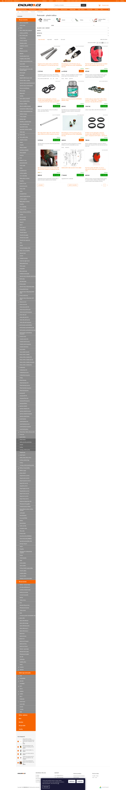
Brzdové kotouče (23, 163)
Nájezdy (21, 53)
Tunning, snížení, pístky (25, 450)
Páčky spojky (22, 266)
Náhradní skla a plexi (24, 651)
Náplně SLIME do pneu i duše (26, 78)
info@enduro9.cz (59, 775)
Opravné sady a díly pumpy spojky (27, 286)
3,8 (53, 78)
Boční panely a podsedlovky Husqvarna (26, 333)
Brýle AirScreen (23, 636)
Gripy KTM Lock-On (24, 483)
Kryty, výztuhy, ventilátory (25, 212)
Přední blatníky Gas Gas (25, 385)
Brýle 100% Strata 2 (24, 631)
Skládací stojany (23, 114)
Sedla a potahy (23, 526)
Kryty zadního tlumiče (24, 352)
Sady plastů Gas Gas (24, 398)
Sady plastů (22, 393)
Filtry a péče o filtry (24, 137)
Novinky (21, 722)
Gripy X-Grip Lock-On (24, 499)
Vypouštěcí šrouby (24, 127)
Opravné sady (23, 253)
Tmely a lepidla (23, 116)
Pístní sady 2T (23, 227)
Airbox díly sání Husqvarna (25, 322)
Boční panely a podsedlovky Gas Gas (27, 330)
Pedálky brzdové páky (24, 273)
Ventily (21, 245)
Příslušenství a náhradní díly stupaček (26, 552)
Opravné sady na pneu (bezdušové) (27, 83)
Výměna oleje (23, 119)
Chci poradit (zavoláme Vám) (43, 78)
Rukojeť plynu (23, 523)
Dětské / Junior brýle (24, 649)
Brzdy (21, 28)
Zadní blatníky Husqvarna (25, 426)
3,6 (50, 78)
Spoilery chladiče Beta (24, 416)
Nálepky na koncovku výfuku (26, 578)
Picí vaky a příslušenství (25, 587)
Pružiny (21, 447)
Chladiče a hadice (23, 140)
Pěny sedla (22, 531)
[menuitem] (22, 9)
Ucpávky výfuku (23, 573)
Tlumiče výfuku (23, 571)
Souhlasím (80, 781)
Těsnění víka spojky (24, 235)
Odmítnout (71, 781)
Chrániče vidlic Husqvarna (25, 344)
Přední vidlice (23, 439)
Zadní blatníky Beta (24, 429)
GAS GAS (21, 681)
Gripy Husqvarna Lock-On (25, 480)
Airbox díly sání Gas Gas (25, 320)
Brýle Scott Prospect (24, 641)
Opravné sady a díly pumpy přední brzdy (27, 292)
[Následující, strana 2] (104, 185)
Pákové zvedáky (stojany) (25, 106)
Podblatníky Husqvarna (25, 375)
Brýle (21, 613)
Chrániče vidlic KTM (24, 339)
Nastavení (46, 787)
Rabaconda (22, 93)
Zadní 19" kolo (23, 209)
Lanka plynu (22, 513)
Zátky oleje (22, 132)
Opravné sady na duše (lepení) (26, 85)
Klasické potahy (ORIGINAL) (26, 536)
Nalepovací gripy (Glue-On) (25, 501)
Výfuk (21, 560)
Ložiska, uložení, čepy (24, 460)
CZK (117, 1)
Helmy (21, 664)
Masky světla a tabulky (24, 354)
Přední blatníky (23, 380)
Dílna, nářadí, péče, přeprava (26, 30)
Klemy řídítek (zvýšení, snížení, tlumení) (26, 510)
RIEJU (21, 696)
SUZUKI (21, 707)
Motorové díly (23, 217)
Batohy (21, 597)
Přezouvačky (22, 91)
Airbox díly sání (23, 315)
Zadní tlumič (22, 455)
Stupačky (22, 549)
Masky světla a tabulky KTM (26, 357)
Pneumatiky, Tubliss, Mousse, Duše (27, 432)
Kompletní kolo (23, 170)
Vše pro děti (22, 725)
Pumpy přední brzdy (24, 289)
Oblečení (22, 669)
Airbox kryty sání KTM (24, 307)
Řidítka (21, 520)
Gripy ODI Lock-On (23, 486)
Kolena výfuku (23, 563)
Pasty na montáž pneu (24, 88)
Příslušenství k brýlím (24, 654)
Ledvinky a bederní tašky (25, 590)
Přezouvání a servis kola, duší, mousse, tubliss (26, 69)
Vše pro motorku (23, 20)
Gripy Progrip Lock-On (24, 488)
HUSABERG (22, 683)
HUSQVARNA (22, 678)
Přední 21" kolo (23, 160)
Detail (57, 71)
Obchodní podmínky (60, 1)
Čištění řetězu (23, 38)
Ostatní (21, 256)
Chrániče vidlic (23, 336)
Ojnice (21, 225)
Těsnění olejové (23, 232)
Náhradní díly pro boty (24, 605)
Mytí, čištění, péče (24, 35)
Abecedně (63, 39)
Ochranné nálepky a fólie (25, 248)
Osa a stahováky (23, 176)
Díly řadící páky (23, 281)
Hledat (83, 5)
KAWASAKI (22, 699)
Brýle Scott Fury (23, 644)
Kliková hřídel (23, 219)
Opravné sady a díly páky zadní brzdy (28, 276)
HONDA (21, 694)
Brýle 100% (22, 618)
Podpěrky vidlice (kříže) (25, 58)
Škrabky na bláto (23, 43)
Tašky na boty (23, 600)
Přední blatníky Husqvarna (25, 388)
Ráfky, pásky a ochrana (24, 178)
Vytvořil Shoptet (105, 787)
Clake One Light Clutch (25, 261)
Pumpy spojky (23, 284)
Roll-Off (21, 657)
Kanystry (22, 155)
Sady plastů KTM (23, 395)
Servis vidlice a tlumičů (25, 98)
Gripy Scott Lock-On (24, 496)
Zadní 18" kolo (23, 183)
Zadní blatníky (23, 419)
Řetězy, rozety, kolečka (25, 468)
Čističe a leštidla (23, 40)
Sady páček (22, 268)
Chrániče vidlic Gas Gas (25, 341)
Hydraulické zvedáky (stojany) (26, 109)
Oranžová (71, 78)
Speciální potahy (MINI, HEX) (26, 541)
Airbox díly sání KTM (24, 317)
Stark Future (22, 701)
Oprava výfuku (23, 565)
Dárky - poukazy (23, 715)
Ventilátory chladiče (24, 150)
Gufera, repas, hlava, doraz (25, 457)
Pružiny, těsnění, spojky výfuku (26, 568)
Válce (21, 243)
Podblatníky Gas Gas (24, 372)
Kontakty (51, 1)
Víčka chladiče (23, 152)
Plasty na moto (23, 302)
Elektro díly (22, 134)
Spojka (21, 546)
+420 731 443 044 (59, 777)
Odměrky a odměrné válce (25, 121)
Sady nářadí (22, 64)
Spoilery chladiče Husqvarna (26, 414)
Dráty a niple (22, 165)
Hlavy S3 (21, 222)
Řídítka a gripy (23, 470)
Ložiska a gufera (23, 173)
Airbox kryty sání (23, 304)
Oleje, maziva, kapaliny (25, 250)
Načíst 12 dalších (73, 185)
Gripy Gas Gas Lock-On (24, 478)
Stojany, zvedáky (23, 103)
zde (58, 783)
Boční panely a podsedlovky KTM (27, 327)
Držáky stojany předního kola (26, 61)
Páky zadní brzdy (23, 271)
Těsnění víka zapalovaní (25, 240)
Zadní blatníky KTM (24, 421)
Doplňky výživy (23, 662)
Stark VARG (22, 704)
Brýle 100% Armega (24, 623)
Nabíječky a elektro (24, 46)
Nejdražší (56, 39)
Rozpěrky (22, 181)
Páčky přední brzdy (24, 263)
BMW (21, 712)
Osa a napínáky (23, 206)
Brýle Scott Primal (24, 646)
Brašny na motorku (24, 592)
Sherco (21, 688)
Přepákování (22, 452)
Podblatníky (22, 367)
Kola (21, 158)
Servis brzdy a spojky (24, 66)
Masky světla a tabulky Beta (26, 365)
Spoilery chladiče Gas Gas (25, 411)
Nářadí (21, 48)
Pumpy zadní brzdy (24, 295)
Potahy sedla (22, 533)
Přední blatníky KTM (24, 383)
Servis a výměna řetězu (25, 101)
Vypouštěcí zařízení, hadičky (26, 129)
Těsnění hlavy (23, 230)
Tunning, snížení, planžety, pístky (27, 465)
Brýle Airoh (22, 633)
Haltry (21, 168)
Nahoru (41, 185)
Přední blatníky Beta (24, 390)
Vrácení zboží (38, 782)
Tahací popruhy (23, 558)
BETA (21, 686)
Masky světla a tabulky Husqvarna (27, 362)
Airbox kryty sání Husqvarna (26, 312)
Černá (63, 78)
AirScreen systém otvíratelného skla (27, 615)
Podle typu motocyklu (25, 673)
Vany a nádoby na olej (24, 124)
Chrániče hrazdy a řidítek (25, 506)
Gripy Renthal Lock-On (24, 491)
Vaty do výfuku (23, 576)
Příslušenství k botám (24, 608)
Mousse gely (22, 73)
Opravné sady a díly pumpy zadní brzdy (27, 298)
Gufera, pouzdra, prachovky (25, 442)
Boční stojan (22, 25)
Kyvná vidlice (22, 437)
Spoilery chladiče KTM (24, 408)
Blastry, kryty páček (24, 23)
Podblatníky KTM (23, 370)
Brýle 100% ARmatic (24, 620)
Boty (21, 602)
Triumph (21, 709)
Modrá (66, 78)
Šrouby (21, 555)
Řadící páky (22, 279)
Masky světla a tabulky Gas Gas (26, 359)
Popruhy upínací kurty (24, 56)
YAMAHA (21, 691)
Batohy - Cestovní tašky (25, 584)
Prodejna (44, 1)
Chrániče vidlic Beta (24, 347)
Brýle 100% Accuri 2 (24, 628)
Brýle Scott (22, 638)
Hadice (21, 142)
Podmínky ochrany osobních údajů (73, 1)
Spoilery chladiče (23, 406)
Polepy (21, 378)
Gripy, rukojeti (23, 473)
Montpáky (22, 75)
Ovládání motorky (24, 258)
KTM (21, 676)
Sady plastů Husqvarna (25, 401)
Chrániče (22, 667)
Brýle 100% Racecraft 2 (24, 626)
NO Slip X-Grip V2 (23, 543)
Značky (21, 729)
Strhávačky (22, 659)
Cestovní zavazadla (24, 595)
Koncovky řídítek (23, 518)
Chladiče (22, 145)
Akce (20, 718)
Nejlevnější (49, 39)
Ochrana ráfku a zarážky (25, 80)
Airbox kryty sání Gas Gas (25, 309)
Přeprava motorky (24, 51)
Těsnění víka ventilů (24, 237)
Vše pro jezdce (23, 582)
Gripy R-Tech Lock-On (24, 493)
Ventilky (21, 96)
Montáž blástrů (23, 515)
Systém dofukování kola (25, 196)
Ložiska (21, 214)
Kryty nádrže (22, 349)
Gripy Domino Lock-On (24, 475)
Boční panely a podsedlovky (26, 325)
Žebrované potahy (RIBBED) (26, 538)
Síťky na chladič (23, 147)
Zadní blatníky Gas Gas (25, 424)
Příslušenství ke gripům (25, 504)
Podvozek (22, 434)
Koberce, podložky (24, 33)
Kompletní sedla (23, 528)
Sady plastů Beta (23, 403)
